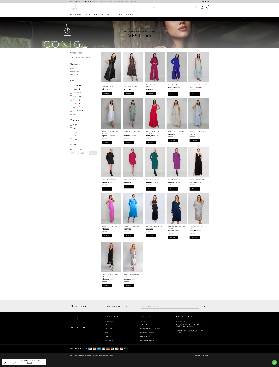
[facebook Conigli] (206, 2)
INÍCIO (87, 14)
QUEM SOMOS (132, 14)
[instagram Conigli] (203, 2)
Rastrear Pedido (145, 336)
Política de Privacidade (90, 2)
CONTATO (118, 14)
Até (81, 149)
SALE (109, 14)
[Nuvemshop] (202, 355)
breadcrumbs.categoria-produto (138, 31)
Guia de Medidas (75, 2)
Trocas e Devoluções (106, 2)
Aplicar (93, 153)
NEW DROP (98, 14)
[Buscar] (196, 7)
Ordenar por (76, 53)
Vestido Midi (74, 69)
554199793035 (180, 321)
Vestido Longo (74, 71)
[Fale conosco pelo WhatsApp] (274, 362)
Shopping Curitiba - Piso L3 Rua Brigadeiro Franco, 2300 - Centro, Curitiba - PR (192, 325)
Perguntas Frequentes (121, 2)
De (71, 149)
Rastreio (133, 2)
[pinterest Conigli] (208, 2)
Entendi (29, 363)
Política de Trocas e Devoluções (150, 328)
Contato (143, 321)
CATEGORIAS (75, 14)
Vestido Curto (74, 74)
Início (124, 31)
